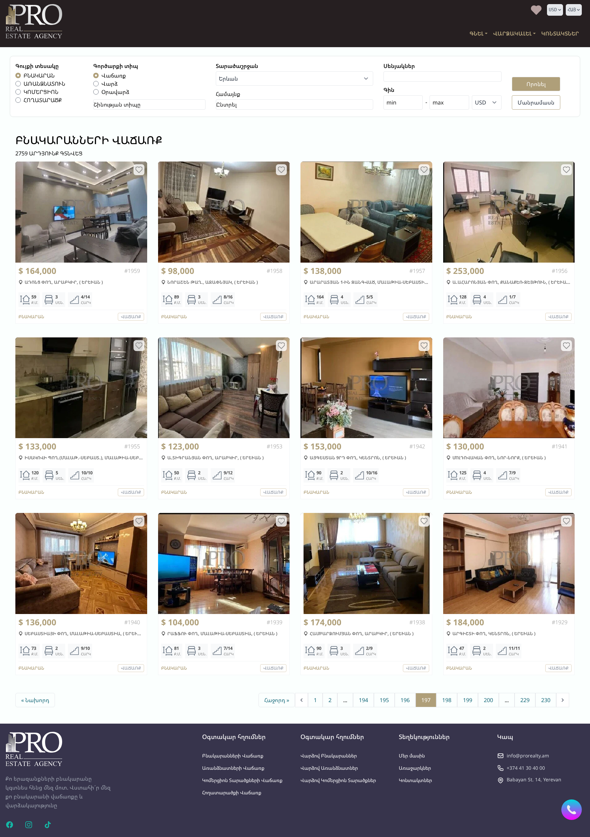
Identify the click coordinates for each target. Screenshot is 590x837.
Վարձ (109, 83)
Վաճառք (113, 75)
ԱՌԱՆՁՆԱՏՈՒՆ (44, 83)
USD (553, 9)
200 (488, 700)
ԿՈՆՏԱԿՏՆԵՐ (560, 33)
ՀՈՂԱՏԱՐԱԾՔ (43, 100)
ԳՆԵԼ (476, 33)
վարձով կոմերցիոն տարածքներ (338, 780)
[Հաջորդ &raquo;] (562, 700)
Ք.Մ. (34, 302)
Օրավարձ (115, 92)
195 (384, 700)
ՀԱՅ (571, 9)
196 (405, 700)
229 (525, 700)
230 (545, 700)
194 (363, 700)
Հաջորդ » (276, 700)
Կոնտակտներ (415, 780)
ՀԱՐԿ (86, 302)
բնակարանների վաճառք (232, 755)
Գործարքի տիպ (115, 66)
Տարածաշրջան (237, 66)
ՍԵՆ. (59, 302)
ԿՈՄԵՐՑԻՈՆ (41, 92)
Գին (388, 90)
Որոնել (536, 84)
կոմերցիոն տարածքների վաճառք (242, 780)
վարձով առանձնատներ (329, 768)
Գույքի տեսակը (37, 66)
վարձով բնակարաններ (328, 755)
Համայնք (228, 94)
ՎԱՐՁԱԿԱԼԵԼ (512, 33)
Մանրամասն (536, 102)
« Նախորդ (35, 700)
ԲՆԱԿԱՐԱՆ (39, 75)
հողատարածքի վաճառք (231, 792)
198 (446, 700)
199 (467, 700)
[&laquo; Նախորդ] (301, 700)
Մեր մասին (412, 755)
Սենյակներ (399, 66)
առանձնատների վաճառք (233, 768)
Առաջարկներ (415, 768)
